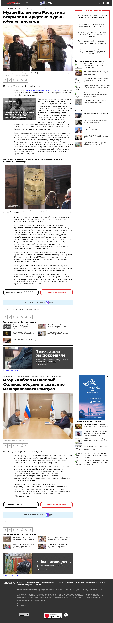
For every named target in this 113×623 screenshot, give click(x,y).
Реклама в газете (48, 582)
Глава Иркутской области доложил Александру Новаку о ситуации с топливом (92, 43)
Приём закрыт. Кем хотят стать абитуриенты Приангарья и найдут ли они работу (57, 546)
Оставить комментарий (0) (56, 292)
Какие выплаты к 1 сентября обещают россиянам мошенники (96, 114)
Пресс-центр (79, 582)
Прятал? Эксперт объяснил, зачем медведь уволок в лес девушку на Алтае (96, 80)
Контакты (20, 582)
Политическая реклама (64, 582)
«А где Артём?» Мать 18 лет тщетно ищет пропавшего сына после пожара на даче (96, 448)
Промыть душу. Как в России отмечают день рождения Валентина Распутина (23, 326)
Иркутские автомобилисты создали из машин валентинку (23, 333)
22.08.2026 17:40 (8, 376)
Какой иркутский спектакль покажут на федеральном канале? (24, 340)
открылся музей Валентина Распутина (43, 90)
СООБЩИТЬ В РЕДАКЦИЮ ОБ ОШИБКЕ (29, 585)
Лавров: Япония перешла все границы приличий (93, 128)
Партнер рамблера (36, 614)
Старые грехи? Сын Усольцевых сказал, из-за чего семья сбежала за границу (96, 455)
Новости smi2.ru (10, 370)
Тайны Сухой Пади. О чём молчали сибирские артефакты (23, 538)
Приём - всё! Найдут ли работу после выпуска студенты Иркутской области (23, 546)
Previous (7, 183)
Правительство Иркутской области (15, 440)
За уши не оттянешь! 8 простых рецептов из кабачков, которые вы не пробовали (97, 426)
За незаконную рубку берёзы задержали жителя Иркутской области (92, 52)
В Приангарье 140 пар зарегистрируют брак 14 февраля (58, 333)
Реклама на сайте (33, 582)
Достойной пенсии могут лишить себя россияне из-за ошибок (95, 143)
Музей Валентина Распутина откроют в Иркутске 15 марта (57, 326)
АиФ (26, 75)
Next (68, 183)
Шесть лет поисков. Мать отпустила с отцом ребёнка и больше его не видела (92, 34)
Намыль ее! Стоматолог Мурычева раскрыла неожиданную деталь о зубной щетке (96, 462)
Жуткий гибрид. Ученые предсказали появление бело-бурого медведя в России (97, 87)
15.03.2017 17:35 (8, 9)
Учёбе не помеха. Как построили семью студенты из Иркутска (58, 538)
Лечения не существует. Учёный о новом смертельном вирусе (95, 101)
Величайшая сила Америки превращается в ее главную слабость (96, 136)
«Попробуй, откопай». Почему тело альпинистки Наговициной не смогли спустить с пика (96, 433)
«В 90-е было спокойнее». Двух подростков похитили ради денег (95, 440)
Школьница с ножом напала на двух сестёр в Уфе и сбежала (95, 121)
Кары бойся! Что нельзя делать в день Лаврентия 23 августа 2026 (92, 25)
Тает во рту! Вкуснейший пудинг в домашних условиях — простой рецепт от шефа (96, 73)
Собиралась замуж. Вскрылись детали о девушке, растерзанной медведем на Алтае (95, 94)
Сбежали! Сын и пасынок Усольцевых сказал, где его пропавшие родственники (97, 65)
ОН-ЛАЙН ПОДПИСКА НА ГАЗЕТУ (96, 582)
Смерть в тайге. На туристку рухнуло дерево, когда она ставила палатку (92, 16)
